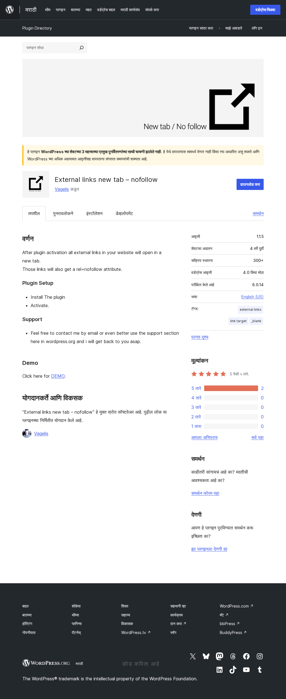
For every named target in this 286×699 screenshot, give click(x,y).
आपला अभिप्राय (204, 437)
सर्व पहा (257, 437)
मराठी (79, 663)
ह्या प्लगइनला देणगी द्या (209, 549)
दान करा (178, 623)
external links (250, 309)
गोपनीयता (28, 632)
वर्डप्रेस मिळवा (265, 9)
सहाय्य (125, 615)
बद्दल (25, 606)
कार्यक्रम (176, 615)
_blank (256, 321)
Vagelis (62, 189)
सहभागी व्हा (178, 606)
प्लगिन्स (77, 623)
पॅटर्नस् (76, 632)
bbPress (230, 623)
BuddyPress (233, 632)
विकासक (127, 623)
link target (238, 321)
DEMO (58, 376)
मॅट (224, 615)
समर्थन (258, 213)
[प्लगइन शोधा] (81, 47)
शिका (124, 606)
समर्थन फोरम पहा (205, 493)
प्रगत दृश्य (199, 337)
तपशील (34, 213)
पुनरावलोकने (63, 213)
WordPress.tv (136, 632)
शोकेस (76, 606)
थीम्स (75, 615)
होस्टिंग (27, 623)
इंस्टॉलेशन (94, 213)
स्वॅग (173, 632)
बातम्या (27, 615)
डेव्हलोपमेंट (124, 213)
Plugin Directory (37, 28)
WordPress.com (237, 606)
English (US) (252, 296)
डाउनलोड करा (250, 184)
